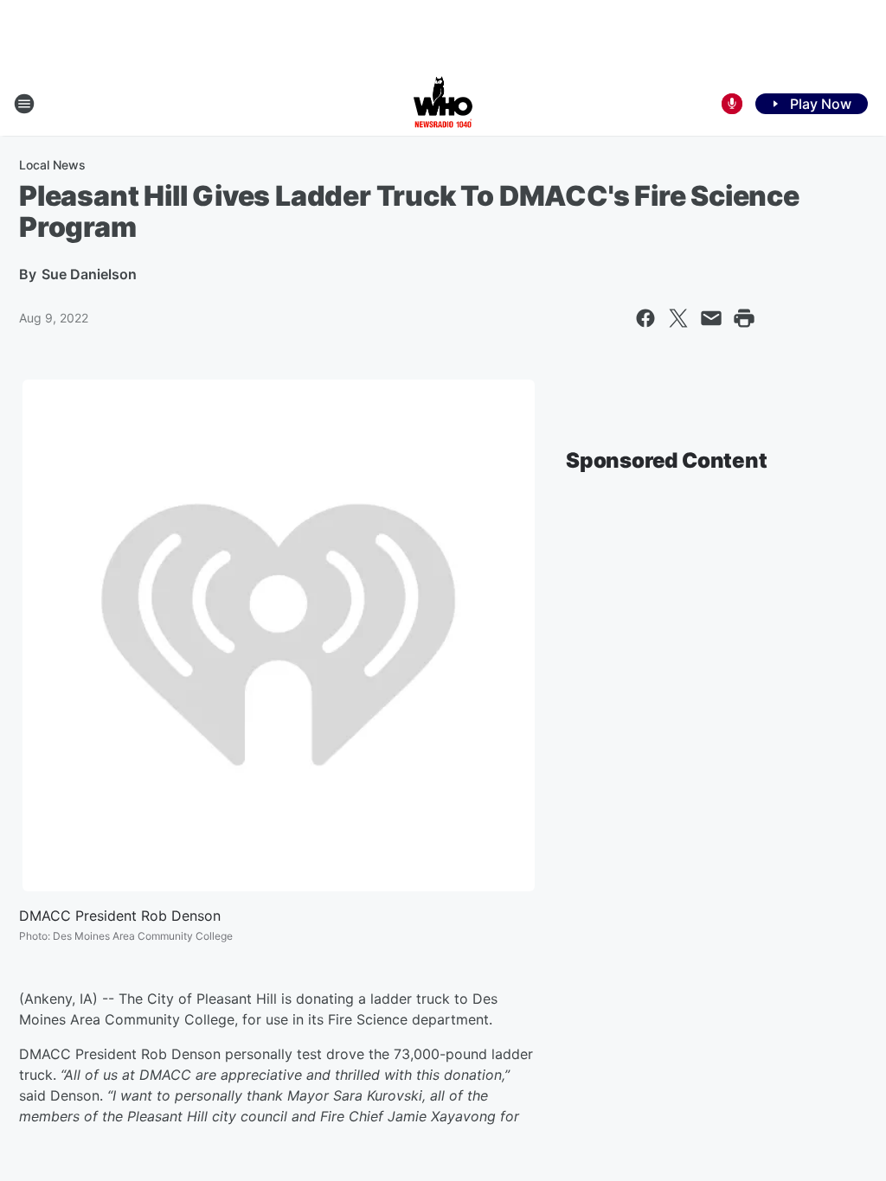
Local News (52, 164)
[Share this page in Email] (711, 318)
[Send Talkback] (732, 103)
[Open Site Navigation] (24, 103)
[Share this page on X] (678, 318)
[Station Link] (443, 103)
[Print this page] (744, 318)
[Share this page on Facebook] (645, 318)
